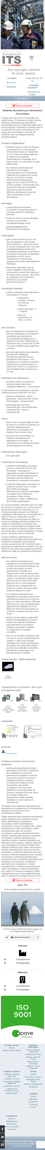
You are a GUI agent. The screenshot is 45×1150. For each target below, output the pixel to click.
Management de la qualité (33, 1080)
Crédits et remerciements (12, 1050)
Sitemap (12, 1048)
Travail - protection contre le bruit (33, 1051)
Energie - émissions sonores (33, 1058)
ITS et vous (33, 1104)
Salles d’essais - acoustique (33, 1063)
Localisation (11, 78)
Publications (33, 1099)
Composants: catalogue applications (11, 1082)
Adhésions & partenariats (33, 1084)
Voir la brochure (11, 753)
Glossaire (11, 1119)
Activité (33, 1096)
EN (31, 60)
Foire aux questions (12, 1127)
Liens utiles (12, 1129)
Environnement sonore (33, 1054)
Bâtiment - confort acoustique (33, 1067)
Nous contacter (23, 105)
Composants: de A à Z (12, 1086)
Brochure (11, 83)
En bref (33, 1107)
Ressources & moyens (33, 1077)
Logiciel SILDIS (12, 1093)
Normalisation (12, 1124)
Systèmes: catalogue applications (11, 1075)
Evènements (33, 1102)
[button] (36, 24)
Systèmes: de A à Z (11, 1079)
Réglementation (11, 1121)
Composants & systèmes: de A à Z (12, 1090)
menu (24, 98)
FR (31, 57)
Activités (33, 1074)
